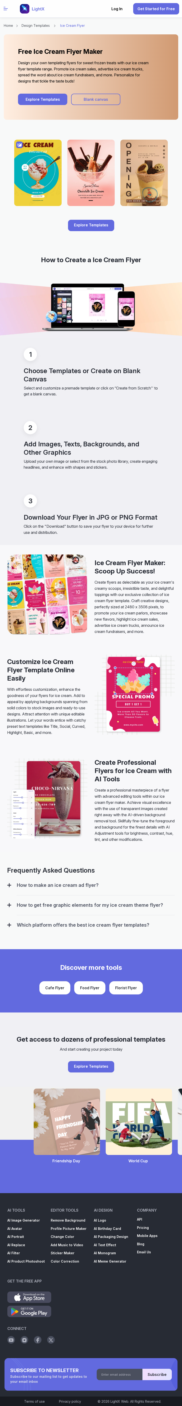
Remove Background (68, 1220)
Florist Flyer (126, 987)
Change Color (62, 1237)
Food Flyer (90, 987)
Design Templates (36, 25)
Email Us (144, 1252)
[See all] (91, 175)
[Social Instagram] (24, 1340)
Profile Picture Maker (68, 1229)
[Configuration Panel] (9, 885)
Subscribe (157, 1374)
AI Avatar (14, 1229)
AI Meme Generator (110, 1261)
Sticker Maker (62, 1253)
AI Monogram (105, 1253)
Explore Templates (43, 99)
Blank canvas (96, 99)
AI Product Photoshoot (26, 1261)
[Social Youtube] (11, 1340)
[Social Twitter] (51, 1340)
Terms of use (34, 1401)
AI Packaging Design (111, 1237)
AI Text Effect (105, 1245)
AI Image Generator (23, 1220)
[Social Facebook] (37, 1340)
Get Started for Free (156, 8)
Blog (140, 1244)
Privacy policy (70, 1401)
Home (8, 25)
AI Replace (16, 1245)
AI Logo (100, 1220)
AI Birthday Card (107, 1229)
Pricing (143, 1228)
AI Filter (13, 1253)
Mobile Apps (147, 1236)
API (139, 1219)
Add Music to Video (67, 1245)
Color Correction (65, 1261)
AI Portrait (15, 1237)
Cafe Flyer (54, 987)
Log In (117, 8)
